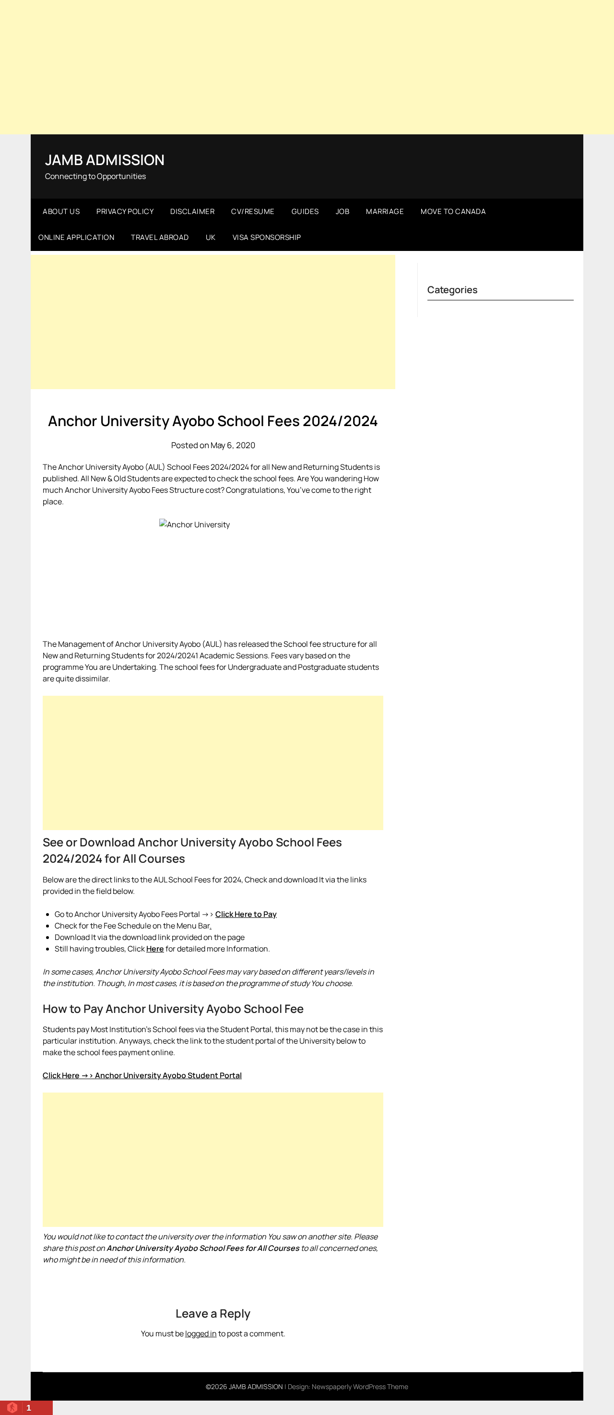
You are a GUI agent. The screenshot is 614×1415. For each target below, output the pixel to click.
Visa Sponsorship (267, 237)
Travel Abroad (160, 237)
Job (343, 211)
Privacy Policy (125, 211)
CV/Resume (253, 211)
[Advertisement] (307, 67)
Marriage (385, 211)
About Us (61, 211)
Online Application (76, 237)
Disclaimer (192, 211)
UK (211, 237)
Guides (305, 211)
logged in (201, 1333)
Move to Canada (453, 211)
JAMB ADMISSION (105, 159)
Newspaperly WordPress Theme (360, 1386)
